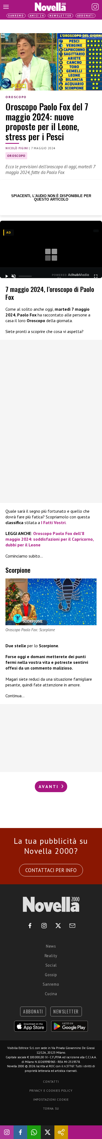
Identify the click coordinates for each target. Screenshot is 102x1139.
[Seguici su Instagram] (7, 1132)
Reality (51, 955)
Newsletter (61, 15)
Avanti (49, 786)
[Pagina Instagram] (95, 7)
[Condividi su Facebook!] (20, 1132)
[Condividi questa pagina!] (61, 1132)
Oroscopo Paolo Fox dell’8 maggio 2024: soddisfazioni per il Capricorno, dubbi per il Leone (49, 539)
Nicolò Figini (16, 148)
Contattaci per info (51, 870)
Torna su (51, 1108)
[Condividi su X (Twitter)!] (47, 1132)
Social (51, 965)
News (51, 946)
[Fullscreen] (95, 276)
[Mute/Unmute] (14, 276)
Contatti (51, 1082)
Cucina (51, 993)
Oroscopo (16, 97)
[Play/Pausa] (6, 276)
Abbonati (85, 15)
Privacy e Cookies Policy (50, 1091)
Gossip (51, 974)
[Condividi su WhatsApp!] (34, 1132)
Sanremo (16, 15)
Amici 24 (37, 15)
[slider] (25, 276)
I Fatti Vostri (53, 522)
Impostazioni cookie (51, 1099)
